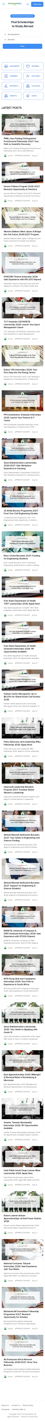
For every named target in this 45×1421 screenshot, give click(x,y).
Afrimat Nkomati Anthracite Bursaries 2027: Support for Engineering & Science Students (22, 886)
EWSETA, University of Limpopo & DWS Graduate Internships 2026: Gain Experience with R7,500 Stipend (22, 934)
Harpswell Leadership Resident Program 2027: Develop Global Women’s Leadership (19, 790)
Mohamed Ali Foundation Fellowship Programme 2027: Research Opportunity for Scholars (21, 1314)
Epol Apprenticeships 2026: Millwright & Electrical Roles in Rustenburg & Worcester (22, 1078)
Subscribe (37, 4)
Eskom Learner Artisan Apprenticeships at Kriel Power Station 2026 (22, 1218)
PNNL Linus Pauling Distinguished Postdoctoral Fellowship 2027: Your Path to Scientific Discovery (21, 141)
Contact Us (15, 1405)
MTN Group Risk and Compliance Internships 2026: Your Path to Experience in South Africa (20, 982)
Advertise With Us (19, 1409)
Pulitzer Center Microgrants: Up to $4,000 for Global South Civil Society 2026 (22, 697)
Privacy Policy (28, 1405)
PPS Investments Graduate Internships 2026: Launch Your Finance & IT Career (22, 418)
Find (22, 46)
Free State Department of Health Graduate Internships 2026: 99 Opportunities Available (20, 649)
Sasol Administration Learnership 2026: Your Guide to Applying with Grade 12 (20, 1030)
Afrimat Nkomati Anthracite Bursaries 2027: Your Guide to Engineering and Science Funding (22, 838)
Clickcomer (33, 1417)
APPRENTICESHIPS (22, 156)
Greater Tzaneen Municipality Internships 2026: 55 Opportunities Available (21, 1125)
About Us (5, 1405)
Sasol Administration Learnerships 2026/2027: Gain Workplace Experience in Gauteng (20, 466)
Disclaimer (6, 1409)
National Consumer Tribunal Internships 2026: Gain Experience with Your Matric (20, 1266)
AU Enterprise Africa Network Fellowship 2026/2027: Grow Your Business (20, 1362)
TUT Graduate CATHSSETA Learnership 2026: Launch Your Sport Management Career (22, 325)
